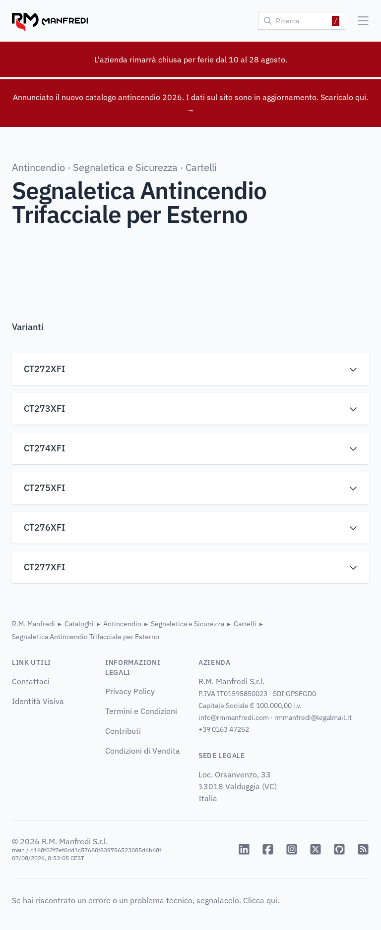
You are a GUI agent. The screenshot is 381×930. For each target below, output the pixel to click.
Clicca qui (260, 900)
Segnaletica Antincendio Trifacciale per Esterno (85, 636)
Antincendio (38, 167)
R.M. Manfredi (33, 623)
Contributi (123, 731)
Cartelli (201, 167)
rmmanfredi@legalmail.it (313, 717)
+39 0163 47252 (223, 729)
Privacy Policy (130, 691)
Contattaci (31, 681)
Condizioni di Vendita (142, 751)
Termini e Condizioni (141, 711)
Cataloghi (79, 623)
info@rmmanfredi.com (233, 717)
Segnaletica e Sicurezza (125, 167)
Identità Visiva (38, 701)
